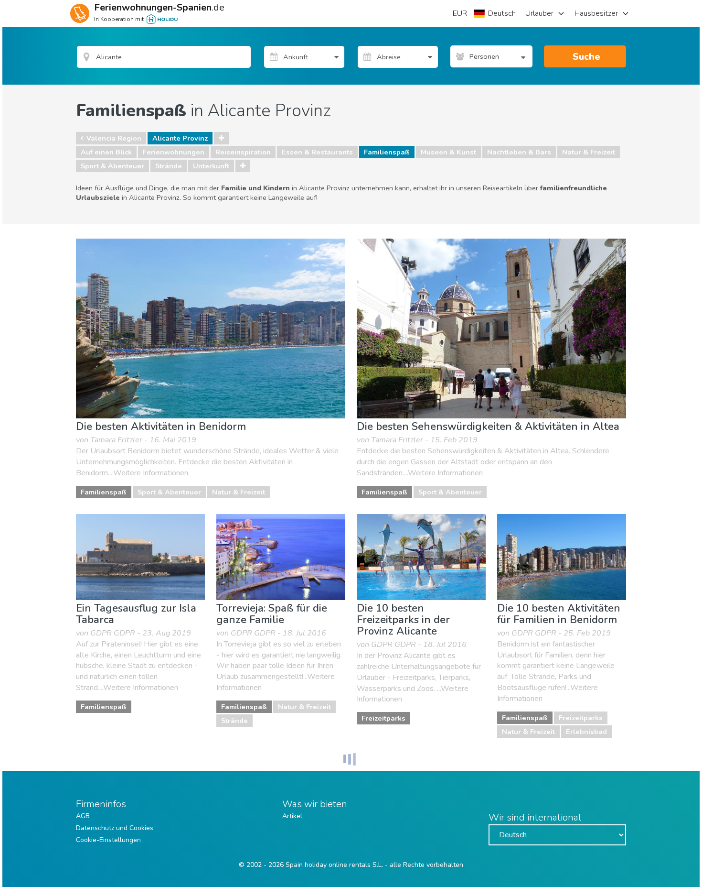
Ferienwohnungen (173, 152)
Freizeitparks (383, 718)
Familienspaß (387, 152)
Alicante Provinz (180, 138)
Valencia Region (113, 138)
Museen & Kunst (448, 152)
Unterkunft (211, 166)
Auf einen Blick (106, 152)
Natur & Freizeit (588, 152)
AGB (83, 816)
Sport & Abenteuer (112, 166)
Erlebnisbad (586, 731)
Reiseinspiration (243, 152)
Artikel (292, 816)
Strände (168, 166)
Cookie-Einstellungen (108, 839)
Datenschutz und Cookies (114, 827)
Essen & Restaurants (317, 152)
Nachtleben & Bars (519, 152)
